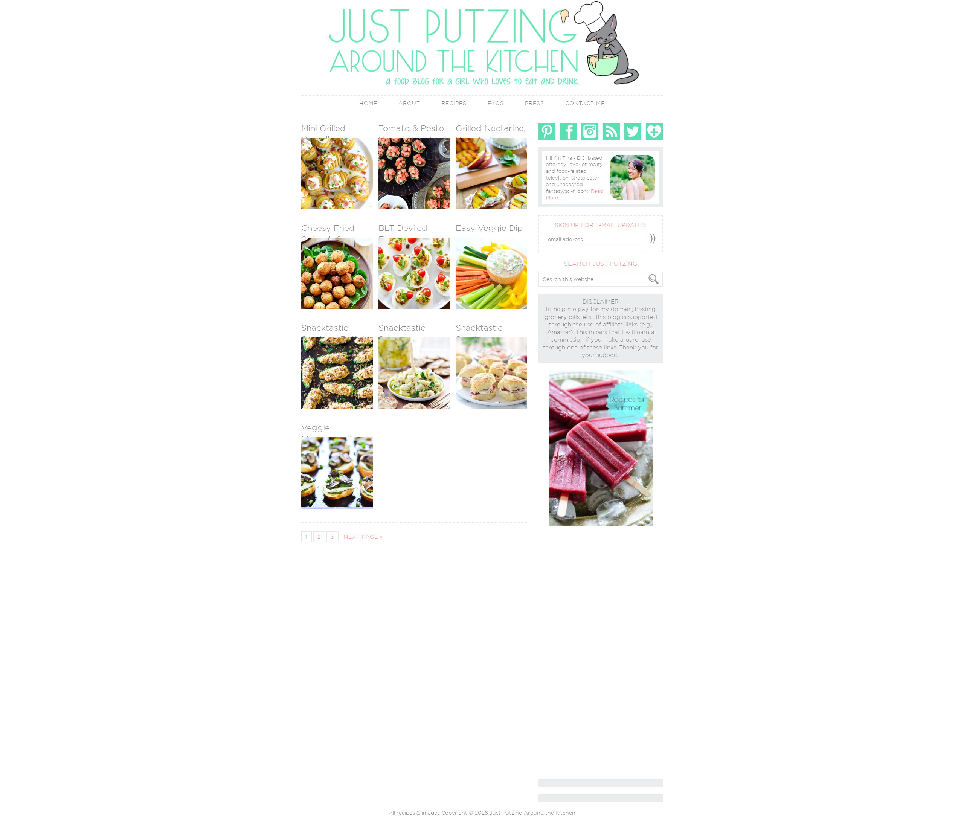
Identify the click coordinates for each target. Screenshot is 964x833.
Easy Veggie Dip (489, 227)
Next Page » (363, 537)
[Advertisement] (568, 653)
